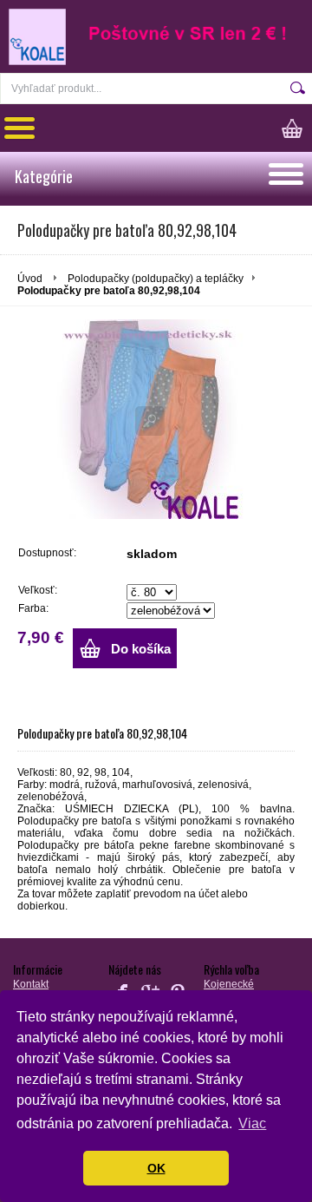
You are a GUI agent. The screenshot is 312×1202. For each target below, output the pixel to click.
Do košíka (141, 648)
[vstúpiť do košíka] (297, 128)
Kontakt (31, 984)
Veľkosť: (37, 590)
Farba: (33, 608)
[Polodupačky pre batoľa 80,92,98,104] (156, 419)
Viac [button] (252, 1123)
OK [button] (156, 1168)
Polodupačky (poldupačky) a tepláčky (156, 279)
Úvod (29, 279)
